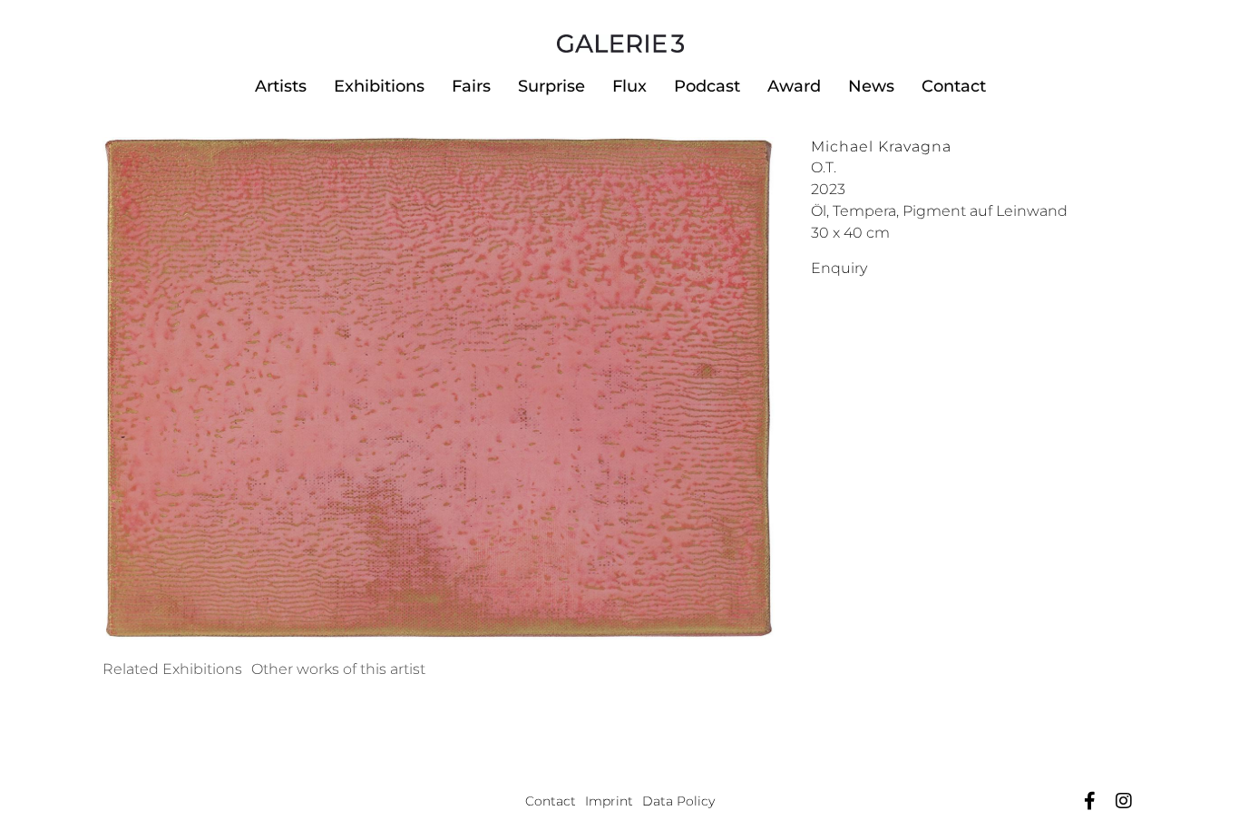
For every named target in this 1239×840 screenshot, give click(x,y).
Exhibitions (379, 86)
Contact (954, 86)
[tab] (172, 669)
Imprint (609, 801)
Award (794, 86)
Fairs (471, 86)
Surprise (551, 86)
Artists (281, 86)
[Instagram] (1124, 801)
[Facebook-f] (1089, 801)
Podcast (707, 86)
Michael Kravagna (881, 146)
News (871, 86)
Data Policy (678, 801)
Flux (629, 86)
